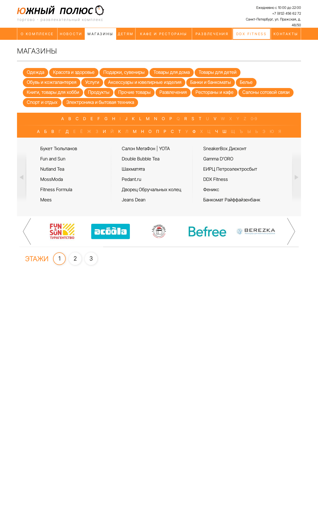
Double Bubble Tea (140, 159)
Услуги (92, 82)
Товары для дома (171, 72)
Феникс (211, 189)
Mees (46, 200)
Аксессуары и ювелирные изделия (144, 82)
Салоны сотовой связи (266, 92)
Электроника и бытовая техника (100, 102)
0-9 (254, 118)
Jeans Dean (133, 200)
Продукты (98, 92)
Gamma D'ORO (218, 159)
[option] (77, 174)
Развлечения (173, 92)
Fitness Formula (56, 189)
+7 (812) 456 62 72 (286, 13)
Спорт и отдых (42, 102)
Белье (246, 82)
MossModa (51, 179)
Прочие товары (134, 92)
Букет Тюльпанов (58, 148)
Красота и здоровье (74, 72)
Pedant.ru (131, 179)
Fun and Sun (52, 159)
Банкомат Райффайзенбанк (231, 200)
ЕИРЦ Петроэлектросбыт (230, 169)
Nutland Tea (52, 169)
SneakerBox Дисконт (225, 148)
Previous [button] (21, 177)
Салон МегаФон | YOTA (146, 148)
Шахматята (133, 169)
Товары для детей (218, 72)
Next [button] (296, 177)
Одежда (35, 72)
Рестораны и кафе (214, 92)
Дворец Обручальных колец (151, 189)
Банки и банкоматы (210, 82)
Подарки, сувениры (124, 72)
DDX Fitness (215, 179)
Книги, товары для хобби (53, 92)
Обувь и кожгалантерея (51, 82)
